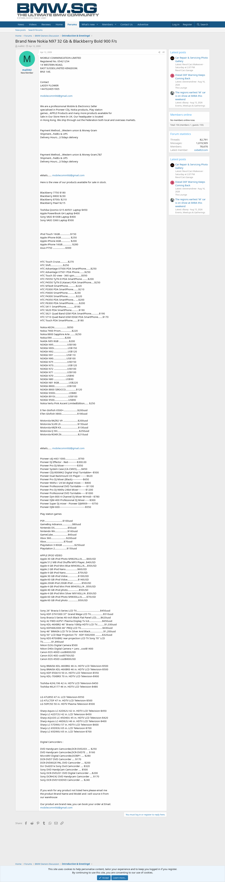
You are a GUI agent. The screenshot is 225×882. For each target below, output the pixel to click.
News (21, 24)
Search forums (35, 29)
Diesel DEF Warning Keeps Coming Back (190, 76)
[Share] (159, 52)
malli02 (21, 46)
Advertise (143, 24)
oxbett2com (201, 150)
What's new (88, 24)
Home (59, 24)
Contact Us (126, 24)
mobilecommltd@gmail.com (56, 95)
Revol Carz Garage (184, 70)
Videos (33, 24)
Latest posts (178, 52)
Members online (181, 114)
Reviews (46, 24)
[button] (97, 24)
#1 (164, 52)
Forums (72, 24)
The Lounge (181, 87)
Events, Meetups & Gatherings (190, 105)
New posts (20, 29)
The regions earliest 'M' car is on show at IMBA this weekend (190, 96)
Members (107, 24)
